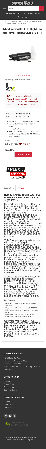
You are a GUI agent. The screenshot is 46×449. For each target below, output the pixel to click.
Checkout (24, 17)
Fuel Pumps (13, 21)
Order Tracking (9, 404)
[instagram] (10, 416)
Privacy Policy (9, 384)
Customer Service (10, 390)
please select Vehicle (24, 99)
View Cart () (35, 14)
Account (7, 401)
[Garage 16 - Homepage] (23, 3)
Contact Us (8, 370)
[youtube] (14, 416)
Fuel (5, 21)
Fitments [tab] (21, 188)
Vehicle (12, 14)
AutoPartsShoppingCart (24, 440)
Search (41, 8)
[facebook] (6, 416)
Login (22, 14)
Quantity (9, 150)
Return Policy (9, 387)
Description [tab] (9, 188)
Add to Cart (24, 154)
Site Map (7, 407)
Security (7, 381)
